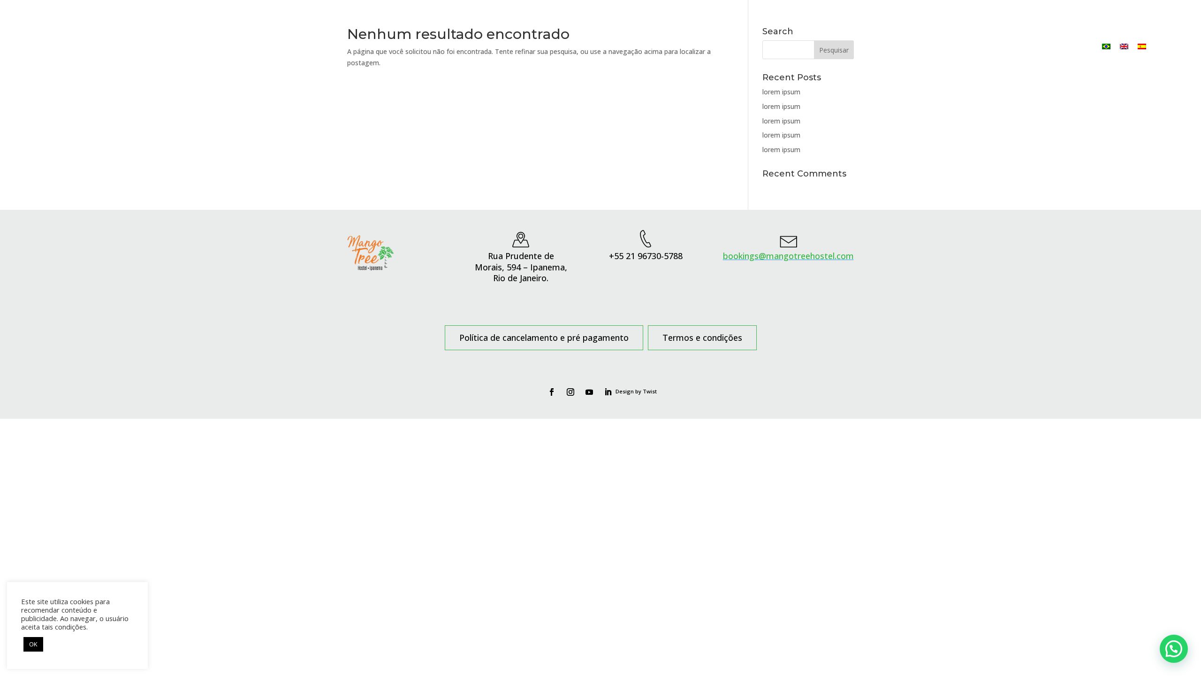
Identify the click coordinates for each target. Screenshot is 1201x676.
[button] (1174, 649)
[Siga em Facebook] (551, 391)
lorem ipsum (781, 91)
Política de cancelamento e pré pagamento (544, 338)
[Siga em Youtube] (589, 391)
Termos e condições (702, 338)
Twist (650, 391)
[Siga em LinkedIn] (608, 391)
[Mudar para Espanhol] (1142, 46)
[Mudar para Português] (1106, 46)
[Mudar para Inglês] (1124, 46)
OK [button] (33, 644)
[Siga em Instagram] (570, 391)
